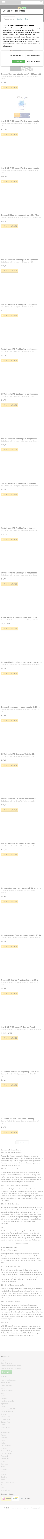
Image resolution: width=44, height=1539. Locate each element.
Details (19, 19)
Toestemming (9, 19)
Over (27, 19)
